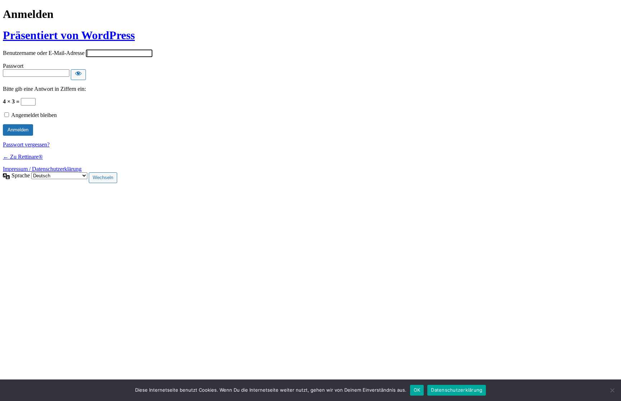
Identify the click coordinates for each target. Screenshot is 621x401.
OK (417, 390)
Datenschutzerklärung (456, 390)
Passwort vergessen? (26, 144)
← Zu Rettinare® (23, 157)
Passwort (13, 66)
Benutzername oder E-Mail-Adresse (43, 53)
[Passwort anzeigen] (78, 74)
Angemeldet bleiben (34, 115)
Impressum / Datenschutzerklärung (42, 169)
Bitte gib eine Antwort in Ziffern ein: (44, 89)
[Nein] (612, 390)
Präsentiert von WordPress (69, 35)
